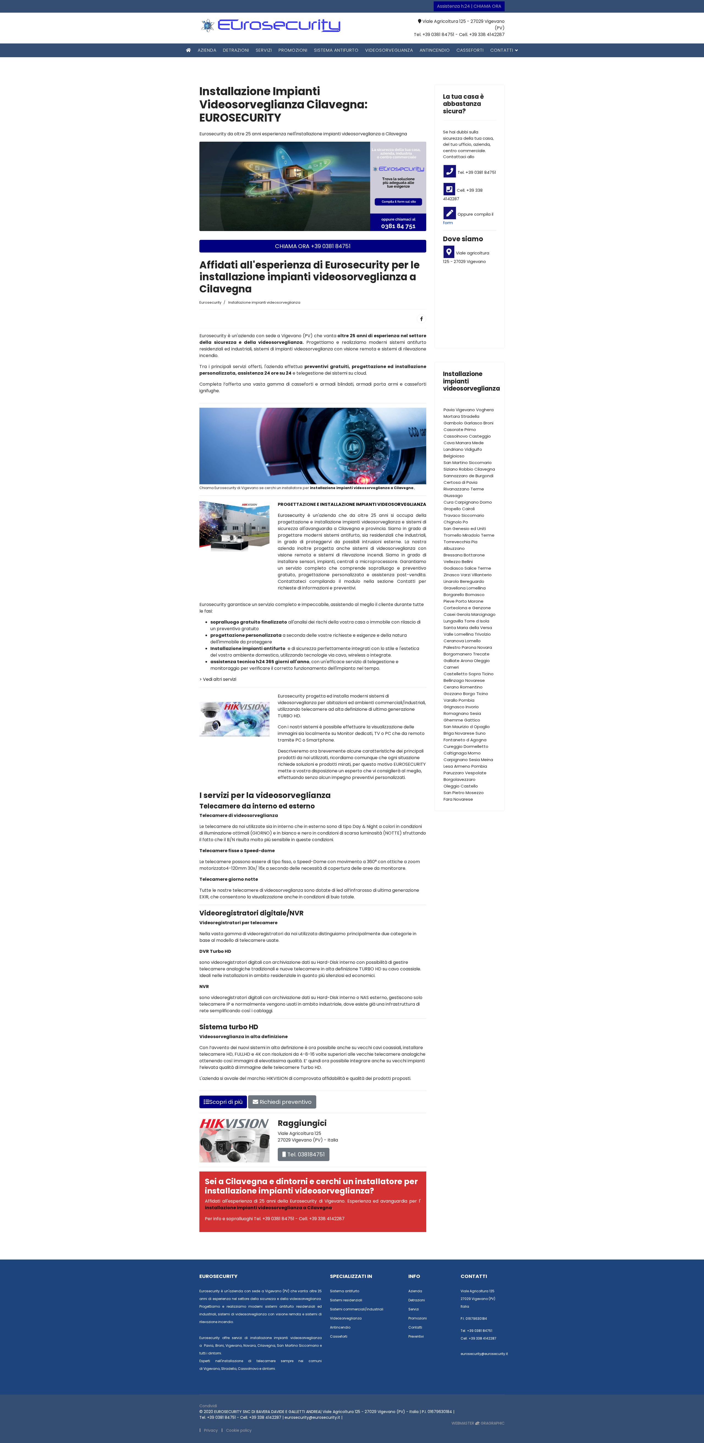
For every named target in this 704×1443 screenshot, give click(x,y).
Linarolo (451, 581)
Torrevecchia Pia (460, 541)
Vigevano (465, 409)
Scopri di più (226, 1102)
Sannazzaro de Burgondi (468, 475)
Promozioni (293, 50)
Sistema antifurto (336, 50)
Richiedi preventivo (285, 1102)
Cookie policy (239, 1430)
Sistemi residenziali (346, 1300)
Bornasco (475, 594)
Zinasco (452, 574)
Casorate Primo (460, 429)
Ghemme (453, 720)
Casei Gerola (457, 614)
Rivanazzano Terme (464, 489)
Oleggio (482, 660)
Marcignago (483, 614)
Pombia (479, 766)
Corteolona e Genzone (467, 607)
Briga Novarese (459, 733)
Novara (484, 647)
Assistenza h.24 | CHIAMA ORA (469, 6)
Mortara (452, 416)
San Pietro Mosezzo (464, 792)
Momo (474, 753)
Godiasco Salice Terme (467, 568)
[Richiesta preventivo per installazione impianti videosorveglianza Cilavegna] (312, 186)
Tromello (452, 535)
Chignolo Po (456, 522)
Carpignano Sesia (462, 759)
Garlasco (473, 423)
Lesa (448, 766)
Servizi (264, 50)
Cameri (451, 667)
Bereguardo (472, 581)
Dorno (486, 502)
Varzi (466, 574)
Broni (488, 423)
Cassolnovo (456, 436)
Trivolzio (483, 634)
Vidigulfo (473, 449)
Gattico (472, 720)
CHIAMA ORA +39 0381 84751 (313, 246)
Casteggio (480, 436)
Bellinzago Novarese (464, 680)
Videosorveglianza (389, 50)
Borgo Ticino (475, 693)
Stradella (470, 416)
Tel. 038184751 (305, 1154)
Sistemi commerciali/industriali (356, 1309)
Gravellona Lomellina (465, 588)
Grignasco (454, 706)
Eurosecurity (292, 515)
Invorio (472, 706)
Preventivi (416, 1336)
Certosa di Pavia (460, 482)
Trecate (481, 654)
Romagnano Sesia (462, 713)
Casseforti (470, 50)
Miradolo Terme (478, 535)
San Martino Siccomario (468, 462)
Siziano (451, 469)
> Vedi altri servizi (217, 679)
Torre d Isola (476, 621)
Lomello (473, 640)
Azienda (207, 50)
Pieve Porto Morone (463, 601)
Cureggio (453, 746)
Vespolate (475, 772)
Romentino (471, 687)
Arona (467, 660)
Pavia (449, 409)
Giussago (453, 495)
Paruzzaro (454, 772)
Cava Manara (457, 442)
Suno (480, 733)
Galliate (452, 660)
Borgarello (454, 594)
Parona (469, 647)
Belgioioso (454, 456)
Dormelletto (476, 746)
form (448, 223)
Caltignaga (455, 753)
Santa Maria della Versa (468, 627)
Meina (487, 759)
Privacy (211, 1430)
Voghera (485, 409)
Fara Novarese (458, 799)
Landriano (453, 449)
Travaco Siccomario (464, 515)
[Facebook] (421, 318)
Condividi (208, 1406)
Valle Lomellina (459, 634)
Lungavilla (453, 621)
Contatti (501, 50)
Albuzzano (454, 548)
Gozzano (453, 693)
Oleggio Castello (461, 786)
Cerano (451, 687)
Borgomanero (458, 654)
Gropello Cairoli (459, 508)
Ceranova (454, 640)
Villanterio (482, 574)
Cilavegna (484, 469)
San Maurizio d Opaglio (467, 726)
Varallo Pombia (459, 700)
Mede (478, 442)
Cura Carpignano (461, 502)
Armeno (462, 766)
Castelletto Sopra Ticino (469, 673)
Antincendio (435, 50)
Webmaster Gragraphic (478, 1423)
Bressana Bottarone (464, 555)
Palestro (452, 647)
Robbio (466, 469)
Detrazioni (236, 50)
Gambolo (453, 423)
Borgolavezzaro (459, 779)
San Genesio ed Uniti (465, 528)
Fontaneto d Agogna (465, 739)
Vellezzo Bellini (458, 561)
